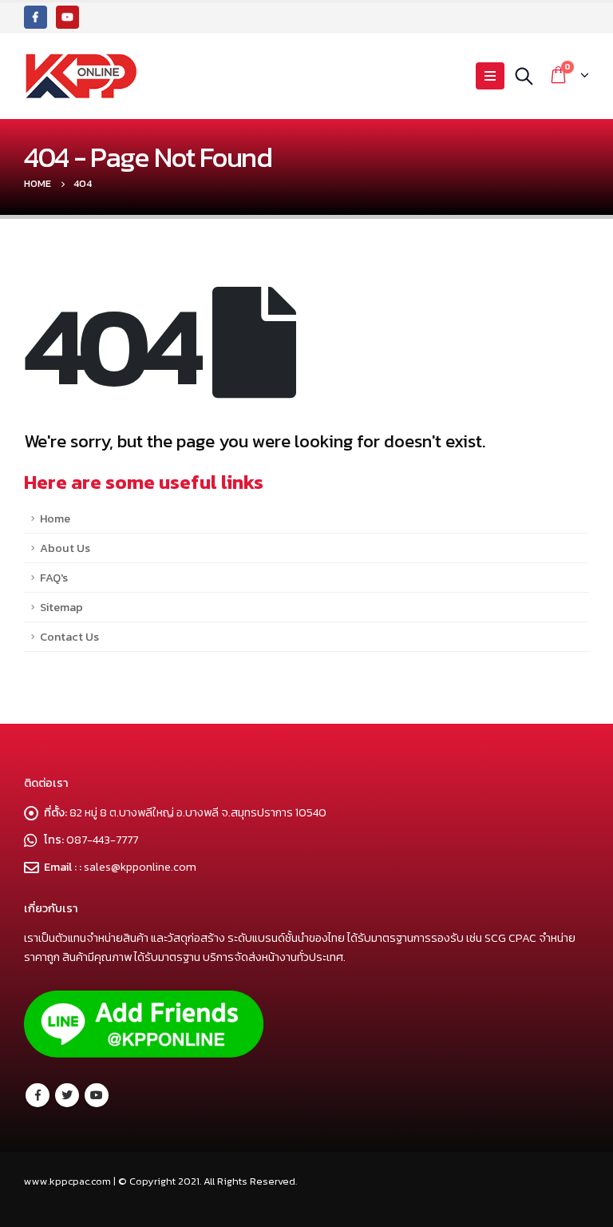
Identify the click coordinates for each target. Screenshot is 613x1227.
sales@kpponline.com (140, 867)
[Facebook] (35, 17)
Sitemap (61, 607)
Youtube (97, 1095)
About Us (65, 548)
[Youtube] (67, 17)
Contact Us (69, 636)
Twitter (67, 1095)
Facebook (37, 1095)
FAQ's (54, 577)
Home (55, 518)
